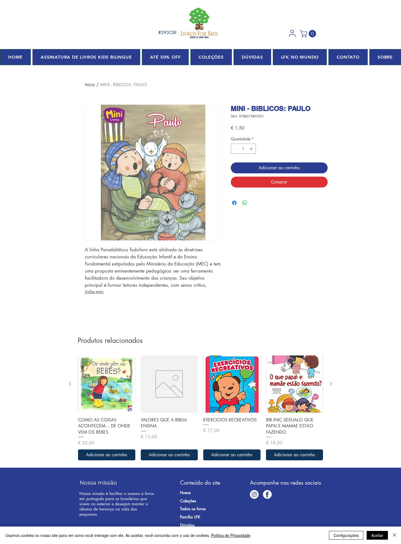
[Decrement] (235, 148)
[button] (292, 33)
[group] (200, 408)
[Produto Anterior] (70, 383)
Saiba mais (94, 291)
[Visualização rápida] (106, 384)
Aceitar (377, 535)
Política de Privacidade (230, 535)
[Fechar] (394, 535)
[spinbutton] (243, 148)
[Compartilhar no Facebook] (234, 203)
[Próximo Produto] (331, 383)
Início (90, 84)
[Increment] (251, 148)
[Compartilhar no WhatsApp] (244, 203)
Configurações (346, 535)
